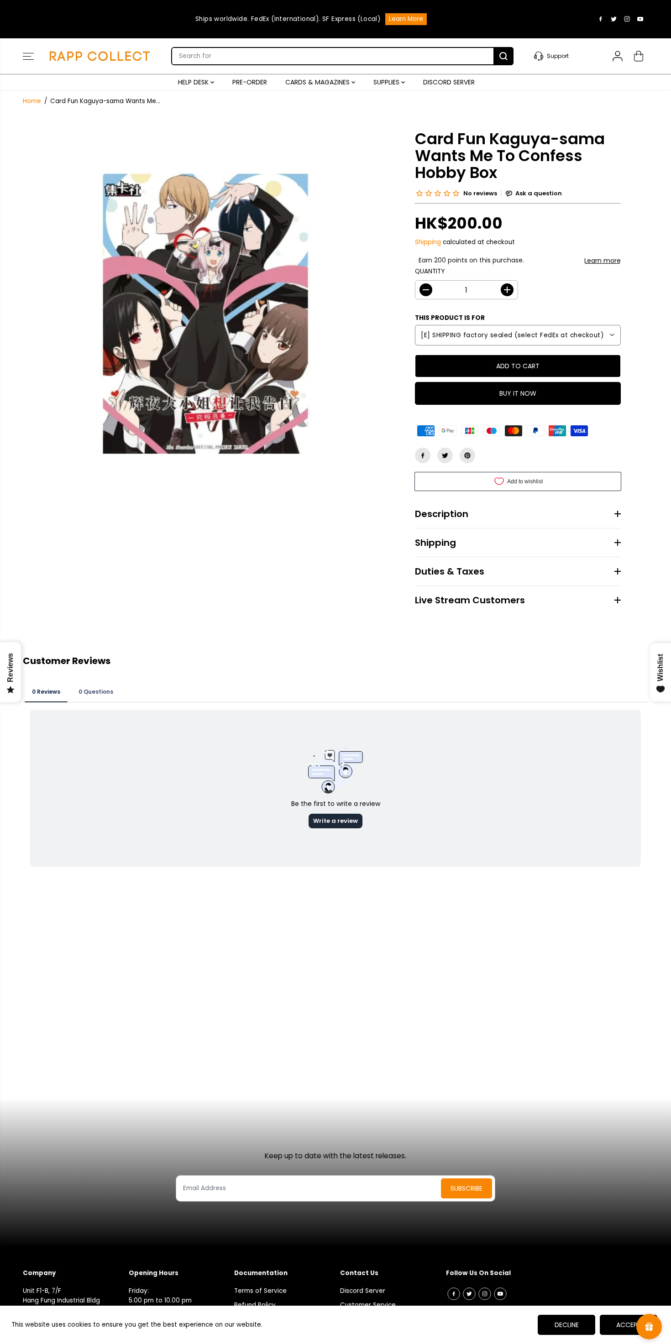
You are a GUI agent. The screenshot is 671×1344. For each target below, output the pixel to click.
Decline (567, 1324)
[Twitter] (613, 19)
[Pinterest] (467, 455)
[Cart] (638, 56)
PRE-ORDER (249, 82)
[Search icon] (503, 56)
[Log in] (617, 56)
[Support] (563, 56)
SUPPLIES (387, 82)
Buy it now (517, 393)
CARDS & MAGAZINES (318, 82)
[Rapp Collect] (100, 56)
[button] (28, 56)
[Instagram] (627, 19)
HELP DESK (194, 82)
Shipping (428, 242)
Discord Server (362, 1290)
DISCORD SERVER (449, 82)
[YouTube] (640, 19)
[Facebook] (600, 19)
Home (32, 101)
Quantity (430, 271)
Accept (628, 1324)
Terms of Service (260, 1290)
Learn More (406, 19)
